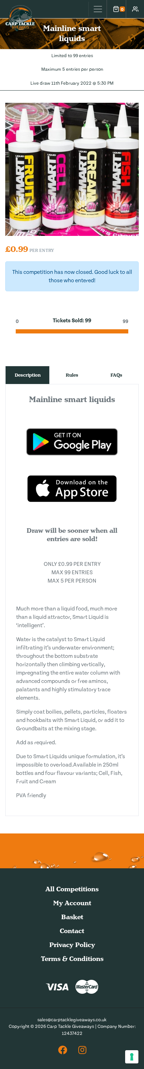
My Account (72, 903)
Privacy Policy (72, 944)
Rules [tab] (72, 375)
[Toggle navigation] (97, 9)
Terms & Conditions (72, 958)
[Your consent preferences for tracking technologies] (131, 1056)
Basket (72, 917)
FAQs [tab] (116, 375)
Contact (72, 930)
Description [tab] (28, 375)
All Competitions (72, 889)
